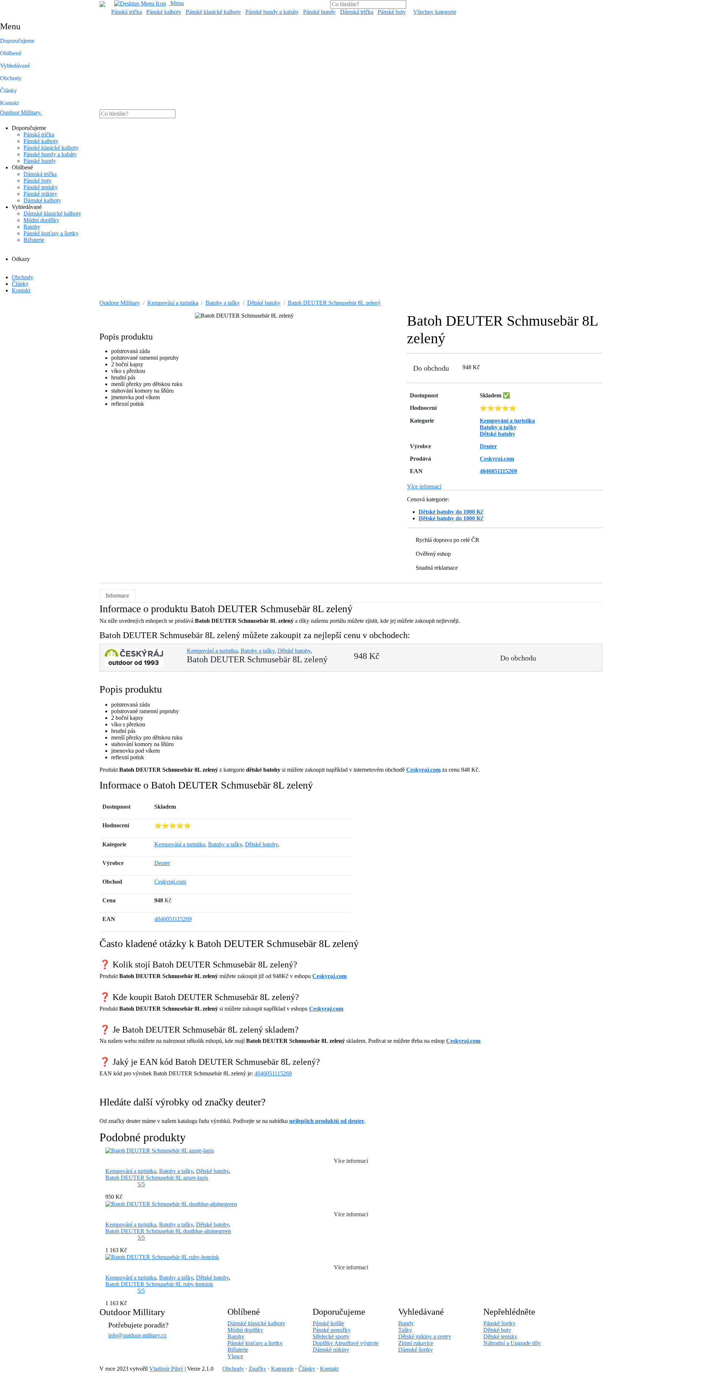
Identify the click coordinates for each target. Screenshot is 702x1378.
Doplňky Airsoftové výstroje (345, 1343)
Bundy (406, 1323)
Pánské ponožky (332, 1330)
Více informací (424, 486)
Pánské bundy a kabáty (272, 12)
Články (8, 90)
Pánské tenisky (40, 187)
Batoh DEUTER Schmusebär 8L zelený (334, 303)
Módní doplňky (41, 220)
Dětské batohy (263, 303)
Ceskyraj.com (423, 770)
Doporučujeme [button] (17, 41)
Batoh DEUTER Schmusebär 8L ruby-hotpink (159, 1284)
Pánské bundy (319, 12)
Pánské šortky (499, 1323)
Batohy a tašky (222, 303)
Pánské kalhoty (163, 12)
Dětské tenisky (500, 1336)
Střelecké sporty (331, 1336)
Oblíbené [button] (10, 53)
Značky (257, 1369)
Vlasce (235, 1356)
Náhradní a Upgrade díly (512, 1343)
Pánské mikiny (40, 194)
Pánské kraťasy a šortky (51, 233)
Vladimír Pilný (166, 1369)
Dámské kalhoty (42, 200)
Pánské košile (328, 1323)
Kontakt (9, 103)
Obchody (11, 78)
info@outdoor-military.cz (137, 1335)
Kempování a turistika (172, 303)
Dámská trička (356, 12)
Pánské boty (392, 12)
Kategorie (282, 1369)
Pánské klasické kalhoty (213, 12)
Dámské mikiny (331, 1350)
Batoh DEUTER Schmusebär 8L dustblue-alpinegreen (168, 1231)
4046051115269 (173, 919)
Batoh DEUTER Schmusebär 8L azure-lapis (156, 1178)
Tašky (405, 1330)
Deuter (162, 863)
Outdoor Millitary (21, 112)
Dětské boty (497, 1330)
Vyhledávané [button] (15, 66)
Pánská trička (126, 12)
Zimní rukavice (415, 1343)
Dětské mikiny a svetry (424, 1336)
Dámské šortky (415, 1350)
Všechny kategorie (434, 12)
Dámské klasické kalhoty (52, 213)
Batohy (31, 227)
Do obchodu (431, 368)
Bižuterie (33, 240)
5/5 (141, 1184)
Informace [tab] (117, 595)
